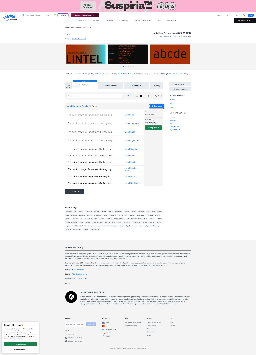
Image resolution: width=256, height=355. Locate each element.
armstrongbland (136, 219)
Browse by (81, 20)
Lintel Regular (131, 149)
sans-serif (106, 226)
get (128, 219)
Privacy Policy (151, 329)
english (104, 211)
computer (91, 226)
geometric (89, 211)
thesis (122, 226)
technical (83, 226)
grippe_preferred (97, 222)
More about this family (180, 74)
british (159, 222)
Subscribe (91, 324)
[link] (23, 15)
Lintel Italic (130, 155)
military (152, 222)
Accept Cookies (20, 344)
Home (67, 27)
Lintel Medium (131, 162)
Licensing (156, 85)
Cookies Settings (20, 349)
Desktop (172, 117)
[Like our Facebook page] (66, 341)
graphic (119, 222)
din (81, 219)
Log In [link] (250, 15)
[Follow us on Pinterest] (66, 338)
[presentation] (63, 54)
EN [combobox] (237, 15)
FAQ (171, 322)
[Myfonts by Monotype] (10, 18)
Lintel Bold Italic (132, 183)
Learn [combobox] (218, 15)
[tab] (123, 66)
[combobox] (45, 15)
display (110, 211)
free (67, 215)
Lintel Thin (129, 114)
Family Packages (85, 85)
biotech (102, 219)
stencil (88, 222)
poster (134, 211)
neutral (120, 215)
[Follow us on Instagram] (66, 331)
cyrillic (68, 219)
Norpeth (172, 100)
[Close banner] (96, 15)
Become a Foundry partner (133, 322)
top (75, 211)
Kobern (172, 107)
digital (128, 226)
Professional (77, 229)
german (96, 211)
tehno (81, 222)
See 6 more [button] (74, 191)
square (68, 226)
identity (89, 215)
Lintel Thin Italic (132, 123)
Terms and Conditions (154, 322)
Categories (95, 20)
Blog (158, 20)
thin (153, 211)
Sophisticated (95, 229)
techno (152, 219)
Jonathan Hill (99, 74)
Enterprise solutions (244, 20)
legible (127, 211)
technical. (127, 222)
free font (75, 219)
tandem (109, 219)
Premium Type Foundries (142, 20)
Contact (172, 325)
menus (134, 226)
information (98, 215)
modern (80, 211)
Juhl (171, 103)
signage (159, 211)
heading (159, 219)
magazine (113, 215)
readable (145, 222)
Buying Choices (153, 127)
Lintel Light (130, 131)
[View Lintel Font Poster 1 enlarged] (86, 54)
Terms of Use (151, 325)
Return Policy (151, 332)
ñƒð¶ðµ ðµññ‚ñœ (71, 222)
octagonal (148, 226)
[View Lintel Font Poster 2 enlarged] (128, 54)
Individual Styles (111, 85)
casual (145, 219)
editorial (150, 215)
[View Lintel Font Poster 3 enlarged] (170, 54)
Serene (86, 229)
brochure (74, 215)
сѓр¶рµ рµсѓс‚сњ (119, 219)
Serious (68, 229)
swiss (98, 226)
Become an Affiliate (131, 325)
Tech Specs (136, 85)
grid (113, 222)
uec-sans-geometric (91, 219)
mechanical (136, 222)
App (171, 123)
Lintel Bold (130, 176)
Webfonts (173, 120)
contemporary (140, 215)
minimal (107, 222)
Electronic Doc (174, 127)
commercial (118, 211)
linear (105, 215)
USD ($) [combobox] (228, 15)
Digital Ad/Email (175, 130)
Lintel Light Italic (132, 140)
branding (156, 226)
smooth (157, 215)
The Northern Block (78, 27)
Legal (149, 335)
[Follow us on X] (66, 334)
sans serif (141, 211)
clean (148, 211)
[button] (253, 6)
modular (75, 226)
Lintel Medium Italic (131, 169)
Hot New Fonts (124, 20)
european (114, 226)
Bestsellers (109, 20)
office (140, 226)
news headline (129, 215)
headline (69, 211)
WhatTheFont (171, 20)
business (82, 215)
